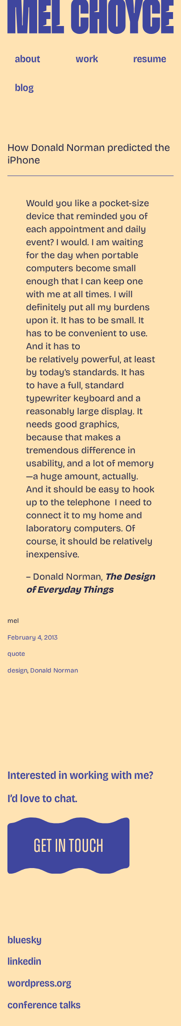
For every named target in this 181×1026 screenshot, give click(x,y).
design (17, 670)
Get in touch (68, 846)
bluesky (24, 940)
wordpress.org (39, 983)
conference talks (44, 1005)
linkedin (24, 961)
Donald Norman (54, 670)
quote (16, 654)
